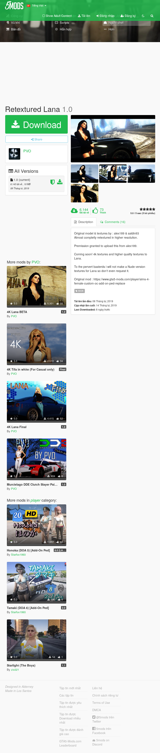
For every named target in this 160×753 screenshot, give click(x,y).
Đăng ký (130, 16)
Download (40, 124)
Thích (103, 212)
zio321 (15, 670)
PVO (27, 150)
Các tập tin (66, 695)
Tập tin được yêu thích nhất (70, 704)
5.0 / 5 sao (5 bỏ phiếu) (142, 213)
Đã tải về (84, 212)
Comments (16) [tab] (114, 222)
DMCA (96, 710)
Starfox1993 (18, 554)
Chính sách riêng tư (105, 695)
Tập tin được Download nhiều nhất (70, 718)
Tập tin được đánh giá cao (71, 732)
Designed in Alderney (19, 686)
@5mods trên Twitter (103, 719)
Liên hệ (97, 688)
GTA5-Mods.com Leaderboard (70, 743)
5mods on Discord (100, 742)
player (35, 500)
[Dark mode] (143, 15)
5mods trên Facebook (101, 731)
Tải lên (85, 16)
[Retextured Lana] (113, 139)
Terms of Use (101, 702)
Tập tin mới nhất (70, 688)
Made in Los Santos (18, 691)
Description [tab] (85, 222)
